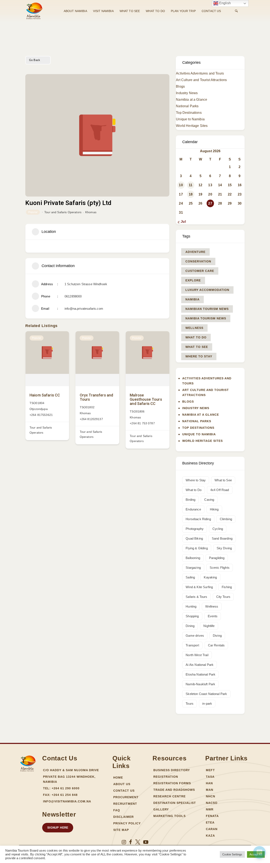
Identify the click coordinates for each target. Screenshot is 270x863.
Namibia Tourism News (205, 318)
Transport (192, 645)
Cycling (217, 529)
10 (181, 185)
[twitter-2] (137, 842)
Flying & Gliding (197, 548)
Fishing (227, 587)
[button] (57, 827)
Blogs (180, 86)
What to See (196, 347)
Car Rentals (216, 645)
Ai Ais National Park (199, 664)
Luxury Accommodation (207, 290)
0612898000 (73, 296)
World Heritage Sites (192, 126)
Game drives (195, 635)
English (224, 3)
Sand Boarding (222, 538)
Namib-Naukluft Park (200, 684)
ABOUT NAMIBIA (75, 11)
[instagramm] (124, 842)
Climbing (226, 519)
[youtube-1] (145, 842)
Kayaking (210, 577)
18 (191, 194)
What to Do (196, 337)
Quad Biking (194, 538)
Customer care (199, 271)
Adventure (195, 252)
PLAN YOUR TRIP (183, 11)
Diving (217, 635)
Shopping (192, 616)
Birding (190, 499)
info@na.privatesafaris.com (84, 308)
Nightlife (209, 626)
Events (213, 616)
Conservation (198, 261)
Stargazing (193, 567)
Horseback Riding (198, 519)
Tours (189, 703)
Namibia (192, 299)
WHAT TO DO (155, 11)
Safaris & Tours (196, 596)
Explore (193, 280)
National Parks (187, 106)
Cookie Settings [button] (232, 854)
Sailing (190, 577)
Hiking (214, 509)
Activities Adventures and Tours (200, 73)
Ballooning (193, 558)
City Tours (223, 596)
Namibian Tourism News (207, 309)
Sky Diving (224, 548)
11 (190, 185)
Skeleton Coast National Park (206, 694)
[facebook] (130, 842)
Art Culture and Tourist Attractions (201, 80)
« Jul (182, 221)
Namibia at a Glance (191, 99)
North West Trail (197, 655)
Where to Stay (198, 356)
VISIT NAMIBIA (103, 11)
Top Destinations (188, 112)
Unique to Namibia (190, 119)
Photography (195, 529)
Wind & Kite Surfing (199, 587)
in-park (207, 703)
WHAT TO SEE (130, 11)
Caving (209, 499)
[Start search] (236, 11)
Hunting (191, 606)
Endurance (193, 509)
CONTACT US (211, 11)
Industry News (187, 93)
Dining (190, 626)
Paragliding (217, 558)
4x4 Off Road (219, 490)
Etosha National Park (200, 674)
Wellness (194, 328)
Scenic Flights (220, 567)
